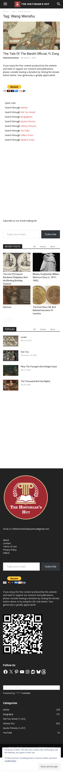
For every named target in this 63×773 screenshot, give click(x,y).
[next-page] (10, 320)
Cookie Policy (10, 761)
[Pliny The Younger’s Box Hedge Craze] (10, 370)
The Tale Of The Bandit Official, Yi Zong (31, 53)
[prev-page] (5, 320)
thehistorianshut (11, 58)
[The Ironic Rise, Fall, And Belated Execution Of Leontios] (46, 295)
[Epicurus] (16, 295)
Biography (8, 714)
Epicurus (7, 307)
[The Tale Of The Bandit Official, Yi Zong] (31, 36)
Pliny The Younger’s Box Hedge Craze (39, 366)
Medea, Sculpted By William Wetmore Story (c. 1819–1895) (46, 277)
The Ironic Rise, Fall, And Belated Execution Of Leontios (44, 310)
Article (43, 246)
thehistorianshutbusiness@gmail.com (30, 528)
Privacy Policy (10, 549)
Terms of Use (10, 546)
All (34, 246)
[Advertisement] (31, 181)
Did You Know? (10, 718)
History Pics (9, 723)
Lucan (24, 337)
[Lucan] (10, 341)
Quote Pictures (10, 728)
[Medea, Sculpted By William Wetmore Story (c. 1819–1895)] (46, 262)
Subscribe (50, 234)
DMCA (6, 552)
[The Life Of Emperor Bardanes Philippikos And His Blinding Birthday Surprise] (16, 262)
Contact (7, 543)
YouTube (7, 732)
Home (5, 11)
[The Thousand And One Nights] (10, 385)
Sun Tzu (25, 352)
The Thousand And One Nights (35, 381)
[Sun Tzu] (10, 355)
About (6, 540)
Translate (25, 693)
